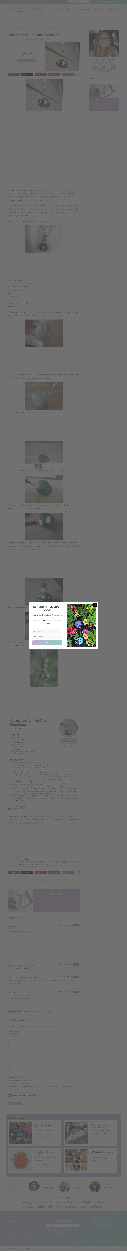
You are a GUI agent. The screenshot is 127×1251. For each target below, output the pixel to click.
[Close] (95, 605)
